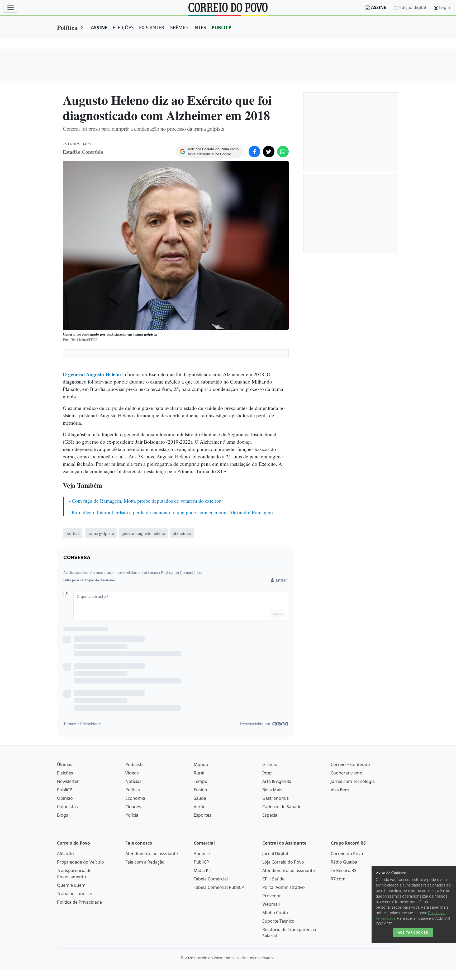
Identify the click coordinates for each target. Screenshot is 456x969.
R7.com (338, 879)
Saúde (200, 798)
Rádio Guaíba (344, 862)
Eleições (65, 773)
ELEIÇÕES (123, 27)
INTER (199, 27)
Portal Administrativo (283, 887)
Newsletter (68, 781)
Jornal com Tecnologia (353, 781)
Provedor (271, 896)
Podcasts (134, 764)
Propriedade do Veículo (80, 862)
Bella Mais (272, 790)
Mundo (201, 764)
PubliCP (64, 790)
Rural (199, 773)
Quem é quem (71, 885)
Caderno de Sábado (282, 807)
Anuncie (202, 853)
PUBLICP (221, 27)
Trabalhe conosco (74, 894)
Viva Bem (340, 790)
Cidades (133, 807)
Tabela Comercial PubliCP (219, 887)
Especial (270, 815)
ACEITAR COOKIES (413, 932)
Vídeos (132, 773)
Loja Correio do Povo (283, 862)
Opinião (65, 798)
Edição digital (412, 7)
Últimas (64, 764)
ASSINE (99, 27)
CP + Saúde (273, 879)
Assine (378, 7)
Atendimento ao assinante (151, 853)
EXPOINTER (151, 27)
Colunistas (67, 807)
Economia (135, 798)
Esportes (202, 815)
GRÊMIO (178, 27)
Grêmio (269, 764)
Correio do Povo (347, 853)
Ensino (200, 790)
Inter (267, 773)
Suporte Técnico (278, 921)
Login (444, 7)
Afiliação (65, 853)
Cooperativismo (346, 773)
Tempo (200, 781)
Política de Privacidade (79, 902)
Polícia (131, 815)
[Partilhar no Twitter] (268, 151)
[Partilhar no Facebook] (254, 151)
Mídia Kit (202, 870)
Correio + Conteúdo (350, 764)
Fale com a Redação (145, 862)
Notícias (133, 781)
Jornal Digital (275, 853)
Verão (200, 807)
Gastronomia (275, 798)
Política (67, 27)
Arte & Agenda (276, 781)
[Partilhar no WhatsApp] (283, 151)
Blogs (62, 815)
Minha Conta (275, 912)
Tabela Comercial (211, 879)
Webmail (271, 904)
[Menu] (10, 7)
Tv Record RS (344, 870)
